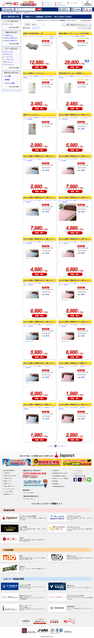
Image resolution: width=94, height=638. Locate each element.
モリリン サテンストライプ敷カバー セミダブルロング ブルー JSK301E (39, 325)
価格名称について (9, 494)
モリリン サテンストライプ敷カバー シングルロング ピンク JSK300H (75, 201)
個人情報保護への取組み (59, 476)
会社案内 (55, 470)
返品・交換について (9, 486)
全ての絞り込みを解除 (85, 28)
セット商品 (8, 76)
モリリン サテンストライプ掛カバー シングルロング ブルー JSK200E (39, 159)
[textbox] (25, 9)
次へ (62, 446)
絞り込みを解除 (15, 27)
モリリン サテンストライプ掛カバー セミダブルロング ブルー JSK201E (39, 284)
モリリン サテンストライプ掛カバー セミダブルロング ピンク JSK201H (75, 242)
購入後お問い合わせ (61, 5)
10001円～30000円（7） (11, 40)
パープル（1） (10, 64)
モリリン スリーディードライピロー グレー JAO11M (38, 36)
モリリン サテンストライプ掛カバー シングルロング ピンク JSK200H (75, 118)
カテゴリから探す (47, 5)
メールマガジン (79, 470)
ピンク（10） (9, 51)
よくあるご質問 (73, 3)
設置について (7, 483)
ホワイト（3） (10, 59)
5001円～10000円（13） (11, 38)
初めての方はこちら (48, 3)
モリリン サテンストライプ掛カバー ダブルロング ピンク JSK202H (75, 159)
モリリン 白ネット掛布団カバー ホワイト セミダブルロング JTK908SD (39, 118)
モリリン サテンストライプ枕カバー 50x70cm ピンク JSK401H (75, 408)
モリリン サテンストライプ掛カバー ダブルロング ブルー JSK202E (39, 201)
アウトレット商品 (10, 83)
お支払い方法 (7, 478)
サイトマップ (78, 473)
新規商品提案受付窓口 (59, 486)
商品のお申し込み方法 (10, 476)
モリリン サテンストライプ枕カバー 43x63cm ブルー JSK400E (39, 408)
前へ (51, 446)
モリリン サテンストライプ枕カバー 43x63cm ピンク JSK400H (75, 366)
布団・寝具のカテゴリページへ (76, 24)
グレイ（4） (9, 57)
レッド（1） (9, 62)
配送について (7, 481)
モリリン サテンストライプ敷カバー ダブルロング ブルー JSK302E (39, 366)
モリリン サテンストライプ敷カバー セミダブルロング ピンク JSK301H (75, 284)
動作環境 (55, 481)
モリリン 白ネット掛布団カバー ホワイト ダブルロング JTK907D (39, 77)
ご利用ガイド (59, 3)
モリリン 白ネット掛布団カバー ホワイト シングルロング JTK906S (75, 77)
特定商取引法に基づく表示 (60, 473)
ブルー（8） (9, 54)
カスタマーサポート (29, 499)
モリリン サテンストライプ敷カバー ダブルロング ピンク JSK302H (75, 325)
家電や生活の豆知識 (80, 476)
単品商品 (7, 79)
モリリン (35, 28)
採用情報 (55, 484)
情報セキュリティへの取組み (60, 478)
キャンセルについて (9, 489)
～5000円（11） (9, 35)
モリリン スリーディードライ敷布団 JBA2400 (72, 36)
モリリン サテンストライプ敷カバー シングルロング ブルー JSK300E (39, 242)
